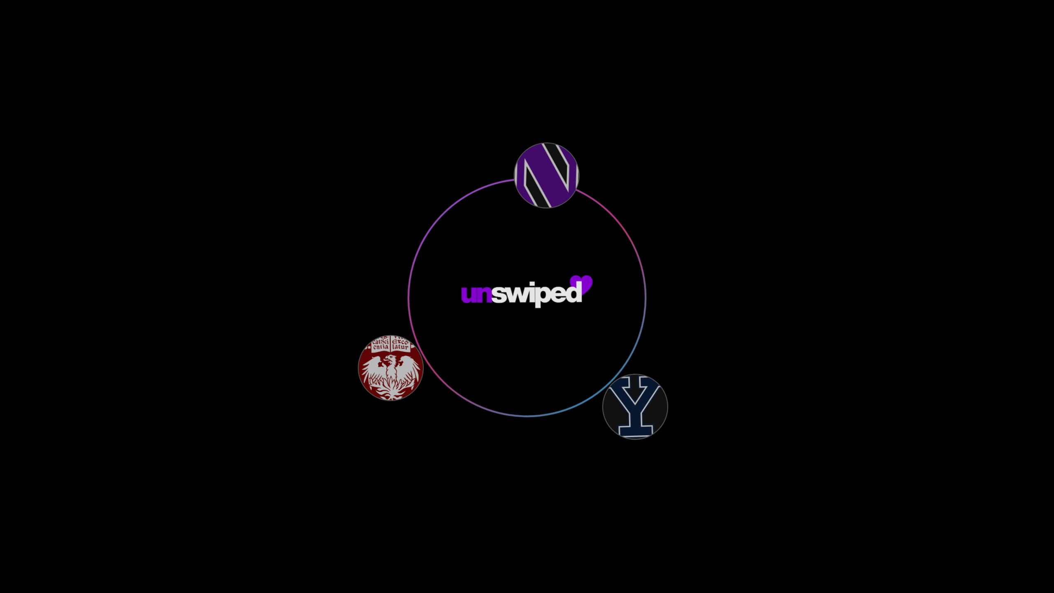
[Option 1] (548, 176)
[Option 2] (390, 366)
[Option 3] (634, 408)
